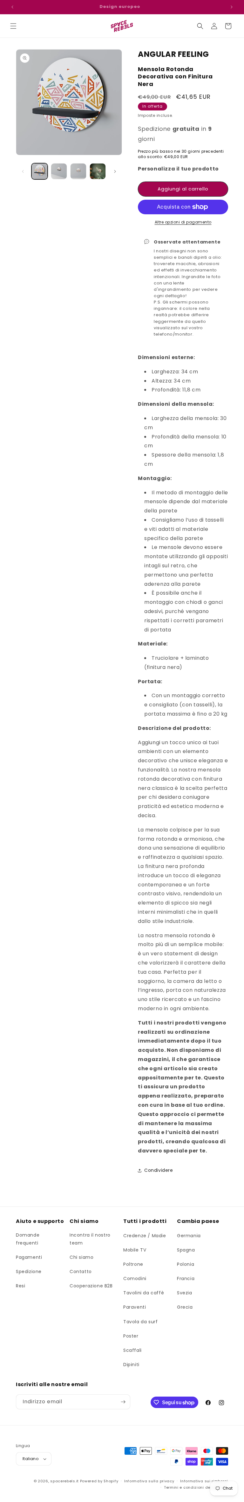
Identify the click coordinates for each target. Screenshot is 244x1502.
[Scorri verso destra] (115, 171)
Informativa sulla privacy (149, 1481)
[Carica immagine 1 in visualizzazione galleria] (39, 171)
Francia (185, 1278)
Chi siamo (81, 1257)
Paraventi (134, 1307)
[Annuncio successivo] (232, 7)
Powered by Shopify (99, 1481)
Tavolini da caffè (143, 1293)
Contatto (81, 1271)
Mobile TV (134, 1250)
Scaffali (132, 1350)
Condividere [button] (158, 1170)
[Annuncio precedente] (12, 7)
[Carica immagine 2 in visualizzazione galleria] (59, 171)
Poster (131, 1336)
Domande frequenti (27, 1239)
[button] (13, 26)
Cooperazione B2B (91, 1286)
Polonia (185, 1264)
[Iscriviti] (123, 1401)
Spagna (186, 1250)
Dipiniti (131, 1364)
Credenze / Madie (144, 1235)
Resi (20, 1286)
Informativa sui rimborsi (204, 1481)
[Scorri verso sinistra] (23, 171)
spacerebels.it (64, 1481)
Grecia (185, 1307)
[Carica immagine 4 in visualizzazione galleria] (98, 171)
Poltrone (133, 1264)
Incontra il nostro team (90, 1239)
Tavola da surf (140, 1321)
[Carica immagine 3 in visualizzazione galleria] (78, 171)
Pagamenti (29, 1257)
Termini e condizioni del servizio (196, 1487)
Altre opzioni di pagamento (183, 222)
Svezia (184, 1293)
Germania (189, 1235)
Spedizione (29, 1271)
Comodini (134, 1278)
